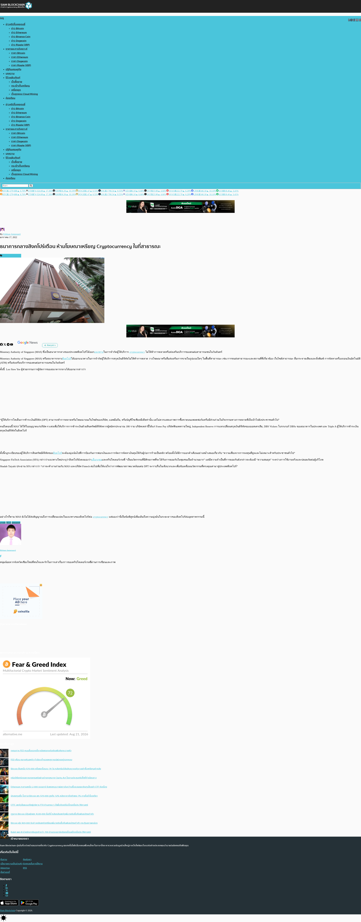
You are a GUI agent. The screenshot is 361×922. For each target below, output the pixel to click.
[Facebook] (1, 345)
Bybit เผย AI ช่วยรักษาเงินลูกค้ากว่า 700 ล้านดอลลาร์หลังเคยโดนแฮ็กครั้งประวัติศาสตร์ (51, 832)
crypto (3, 522)
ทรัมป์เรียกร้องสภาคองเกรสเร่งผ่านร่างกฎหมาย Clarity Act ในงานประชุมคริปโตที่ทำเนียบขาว (54, 778)
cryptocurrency (137, 352)
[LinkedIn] (7, 888)
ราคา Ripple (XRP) (21, 65)
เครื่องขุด (16, 90)
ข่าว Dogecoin (18, 41)
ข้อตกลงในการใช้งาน (33, 864)
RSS (25, 868)
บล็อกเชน (96, 459)
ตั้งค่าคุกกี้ (5, 872)
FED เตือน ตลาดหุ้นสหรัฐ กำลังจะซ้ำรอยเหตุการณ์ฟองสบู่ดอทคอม (41, 760)
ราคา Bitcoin (18, 53)
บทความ (10, 74)
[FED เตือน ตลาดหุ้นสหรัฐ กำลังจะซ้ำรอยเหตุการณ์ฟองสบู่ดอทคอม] (4, 762)
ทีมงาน (3, 859)
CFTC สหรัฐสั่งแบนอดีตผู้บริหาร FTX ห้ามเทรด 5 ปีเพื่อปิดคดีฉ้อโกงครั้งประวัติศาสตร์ (49, 805)
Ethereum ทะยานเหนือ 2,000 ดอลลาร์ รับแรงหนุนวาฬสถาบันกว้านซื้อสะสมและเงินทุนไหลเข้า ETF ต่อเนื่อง (59, 787)
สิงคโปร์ (66, 358)
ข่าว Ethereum (19, 33)
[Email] (7, 895)
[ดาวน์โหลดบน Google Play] (29, 903)
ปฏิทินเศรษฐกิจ (13, 69)
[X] (5, 345)
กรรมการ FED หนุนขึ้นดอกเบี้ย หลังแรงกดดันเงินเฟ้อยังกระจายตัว (41, 751)
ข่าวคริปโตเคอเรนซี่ (15, 24)
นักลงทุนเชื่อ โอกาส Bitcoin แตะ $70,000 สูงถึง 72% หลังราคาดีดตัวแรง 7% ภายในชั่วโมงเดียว (54, 796)
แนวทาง (98, 352)
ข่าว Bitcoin (17, 28)
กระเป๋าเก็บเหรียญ (20, 86)
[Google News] (28, 345)
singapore (16, 522)
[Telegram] (8, 345)
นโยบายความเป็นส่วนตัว (11, 864)
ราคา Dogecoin (19, 61)
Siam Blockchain (7, 910)
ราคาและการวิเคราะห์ (16, 49)
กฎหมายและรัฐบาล (11, 256)
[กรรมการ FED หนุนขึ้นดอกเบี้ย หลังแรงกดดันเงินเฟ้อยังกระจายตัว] (4, 753)
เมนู (2, 18)
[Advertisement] (180, 394)
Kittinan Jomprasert (12, 234)
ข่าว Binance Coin (20, 37)
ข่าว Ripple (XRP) (20, 45)
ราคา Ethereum (19, 57)
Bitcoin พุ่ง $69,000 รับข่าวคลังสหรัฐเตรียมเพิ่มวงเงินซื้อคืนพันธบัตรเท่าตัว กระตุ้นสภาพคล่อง (54, 823)
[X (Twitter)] (7, 890)
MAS (8, 522)
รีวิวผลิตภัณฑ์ (13, 78)
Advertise (5, 868)
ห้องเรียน (10, 98)
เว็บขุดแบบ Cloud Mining (24, 94)
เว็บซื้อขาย (16, 82)
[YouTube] (12, 345)
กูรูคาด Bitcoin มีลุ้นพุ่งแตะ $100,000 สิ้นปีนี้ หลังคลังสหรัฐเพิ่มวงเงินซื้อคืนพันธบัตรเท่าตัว (52, 814)
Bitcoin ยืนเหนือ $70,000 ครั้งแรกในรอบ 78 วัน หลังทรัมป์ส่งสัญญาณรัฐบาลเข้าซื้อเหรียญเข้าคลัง (56, 769)
